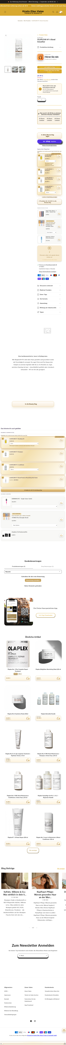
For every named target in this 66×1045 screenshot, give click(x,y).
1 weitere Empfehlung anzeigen (49, 197)
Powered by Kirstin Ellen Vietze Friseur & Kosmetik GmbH (42, 1035)
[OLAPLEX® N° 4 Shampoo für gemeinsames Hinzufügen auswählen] (39, 169)
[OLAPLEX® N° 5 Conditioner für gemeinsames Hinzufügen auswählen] (39, 187)
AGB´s (6, 991)
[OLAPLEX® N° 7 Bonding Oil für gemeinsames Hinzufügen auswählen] (39, 155)
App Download (29, 1005)
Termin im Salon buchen (31, 995)
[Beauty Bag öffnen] (64, 1030)
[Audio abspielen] (40, 57)
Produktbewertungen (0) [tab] (18, 566)
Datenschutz (8, 1003)
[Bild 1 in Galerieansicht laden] (8, 69)
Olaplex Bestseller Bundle (48, 714)
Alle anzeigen (33, 850)
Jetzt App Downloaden (46, 615)
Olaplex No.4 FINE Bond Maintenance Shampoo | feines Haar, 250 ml (48, 754)
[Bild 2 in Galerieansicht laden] (15, 69)
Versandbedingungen (10, 1014)
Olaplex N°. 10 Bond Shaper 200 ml (18, 837)
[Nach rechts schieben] (37, 928)
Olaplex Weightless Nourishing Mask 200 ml (48, 669)
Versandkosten (47, 79)
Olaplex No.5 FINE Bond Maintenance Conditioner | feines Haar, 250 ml (18, 796)
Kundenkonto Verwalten (52, 995)
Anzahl (39, 96)
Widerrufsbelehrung (10, 1007)
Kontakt (6, 999)
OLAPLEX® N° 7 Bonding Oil (49, 155)
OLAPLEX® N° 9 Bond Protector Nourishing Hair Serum (24, 477)
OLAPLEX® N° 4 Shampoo (49, 170)
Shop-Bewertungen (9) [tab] (47, 566)
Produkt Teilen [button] (43, 35)
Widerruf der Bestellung (11, 1010)
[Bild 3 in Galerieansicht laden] (22, 69)
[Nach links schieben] (29, 928)
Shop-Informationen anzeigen (47, 271)
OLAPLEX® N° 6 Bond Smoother (49, 178)
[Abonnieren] (46, 956)
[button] (5, 12)
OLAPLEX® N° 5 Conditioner (49, 187)
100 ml (15, 673)
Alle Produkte (27, 20)
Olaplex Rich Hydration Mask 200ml (17, 714)
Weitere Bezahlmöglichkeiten (49, 145)
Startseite (20, 20)
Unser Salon (28, 991)
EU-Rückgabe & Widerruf (52, 999)
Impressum (7, 995)
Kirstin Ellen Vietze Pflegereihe (20, 1035)
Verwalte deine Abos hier (52, 991)
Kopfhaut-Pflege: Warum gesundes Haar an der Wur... (45, 894)
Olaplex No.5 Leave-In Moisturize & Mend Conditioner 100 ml (48, 838)
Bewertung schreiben (33, 580)
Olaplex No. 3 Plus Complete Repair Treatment (18, 670)
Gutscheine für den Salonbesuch (30, 1000)
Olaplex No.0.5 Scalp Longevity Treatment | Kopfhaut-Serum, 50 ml (17, 754)
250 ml (19, 673)
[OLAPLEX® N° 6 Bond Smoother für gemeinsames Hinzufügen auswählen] (39, 178)
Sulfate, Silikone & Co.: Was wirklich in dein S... (14, 893)
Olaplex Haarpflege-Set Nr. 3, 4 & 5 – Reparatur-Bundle (48, 796)
